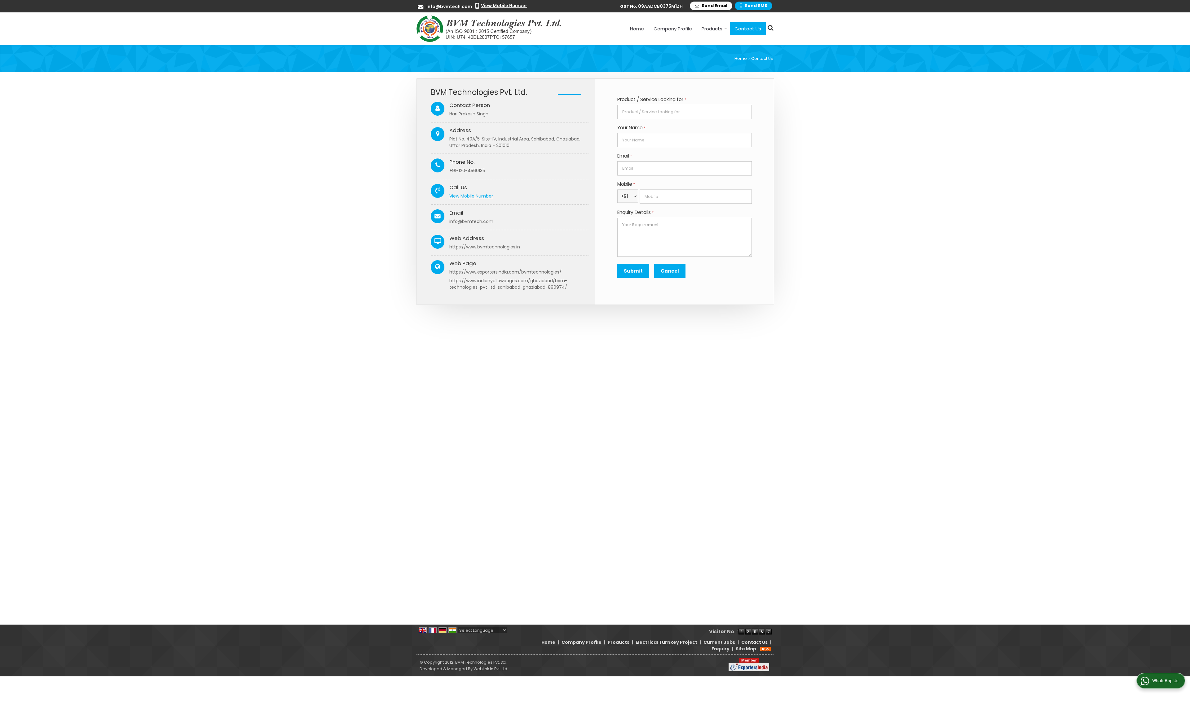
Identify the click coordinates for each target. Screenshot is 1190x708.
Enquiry (720, 649)
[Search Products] (770, 27)
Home (637, 28)
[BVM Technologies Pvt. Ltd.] (489, 29)
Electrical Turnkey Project (666, 642)
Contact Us (747, 28)
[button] (504, 5)
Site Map (746, 649)
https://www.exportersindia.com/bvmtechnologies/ (505, 272)
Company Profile (673, 28)
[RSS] (765, 649)
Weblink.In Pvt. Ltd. (491, 668)
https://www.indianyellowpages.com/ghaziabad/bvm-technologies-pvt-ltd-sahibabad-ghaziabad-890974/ (508, 284)
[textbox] (684, 112)
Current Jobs (719, 642)
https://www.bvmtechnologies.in (484, 247)
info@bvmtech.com (449, 6)
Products (712, 28)
